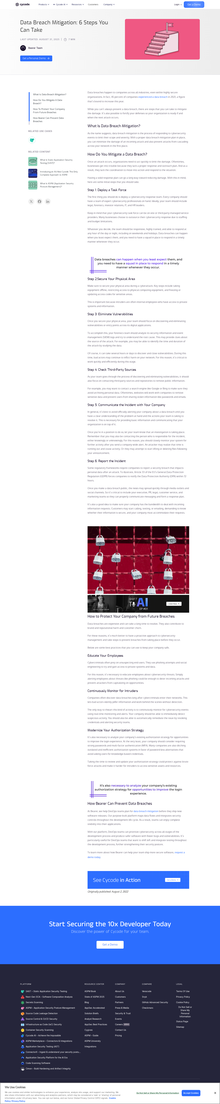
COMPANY (120, 984)
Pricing (118, 1036)
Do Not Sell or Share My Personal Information (185, 1012)
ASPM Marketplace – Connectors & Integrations (49, 1041)
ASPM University (93, 1041)
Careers (122, 1025)
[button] (138, 880)
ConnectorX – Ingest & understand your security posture (53, 1052)
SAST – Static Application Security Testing (46, 991)
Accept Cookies (191, 1093)
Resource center (94, 984)
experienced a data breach (152, 97)
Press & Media (122, 1008)
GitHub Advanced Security (155, 1002)
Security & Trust (123, 1014)
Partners (119, 1002)
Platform (25, 984)
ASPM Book (90, 991)
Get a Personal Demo (34, 58)
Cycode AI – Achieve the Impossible (43, 1036)
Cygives (88, 1030)
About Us (119, 991)
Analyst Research (93, 1019)
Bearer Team (35, 48)
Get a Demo (194, 4)
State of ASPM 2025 (94, 997)
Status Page (182, 1022)
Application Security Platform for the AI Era (46, 1058)
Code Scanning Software (38, 1063)
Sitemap (180, 1027)
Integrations (90, 1047)
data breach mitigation (145, 811)
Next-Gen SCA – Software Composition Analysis (49, 997)
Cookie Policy (182, 1002)
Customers (93, 4)
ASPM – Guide (91, 1036)
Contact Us (120, 1030)
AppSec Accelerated (95, 1008)
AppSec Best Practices (96, 1025)
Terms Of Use (182, 991)
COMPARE (147, 984)
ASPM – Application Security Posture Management (50, 1008)
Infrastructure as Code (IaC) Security (44, 1025)
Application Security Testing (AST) (42, 1047)
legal (179, 984)
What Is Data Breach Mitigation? (49, 94)
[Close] (215, 1093)
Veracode (146, 991)
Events (118, 1019)
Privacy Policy (183, 997)
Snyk (144, 997)
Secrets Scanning (34, 1002)
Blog (87, 1002)
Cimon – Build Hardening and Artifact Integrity (48, 1069)
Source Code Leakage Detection (42, 1014)
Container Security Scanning (40, 1030)
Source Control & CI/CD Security (41, 1019)
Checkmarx (147, 1008)
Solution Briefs (91, 1014)
